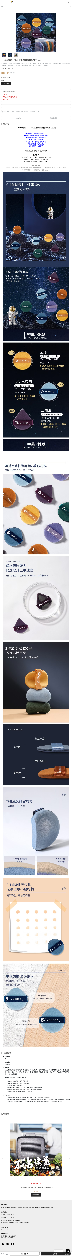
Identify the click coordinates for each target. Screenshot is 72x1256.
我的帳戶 (19, 1207)
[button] (70, 1159)
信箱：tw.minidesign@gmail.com (11, 1220)
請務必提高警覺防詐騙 (47, 1207)
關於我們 (7, 1207)
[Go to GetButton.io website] (68, 1254)
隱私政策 (31, 1207)
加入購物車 (24, 1254)
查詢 (2, 1207)
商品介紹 (18, 118)
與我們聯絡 (13, 1207)
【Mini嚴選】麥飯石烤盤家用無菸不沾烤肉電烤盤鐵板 (36, 1187)
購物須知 (25, 1207)
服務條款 (37, 1207)
